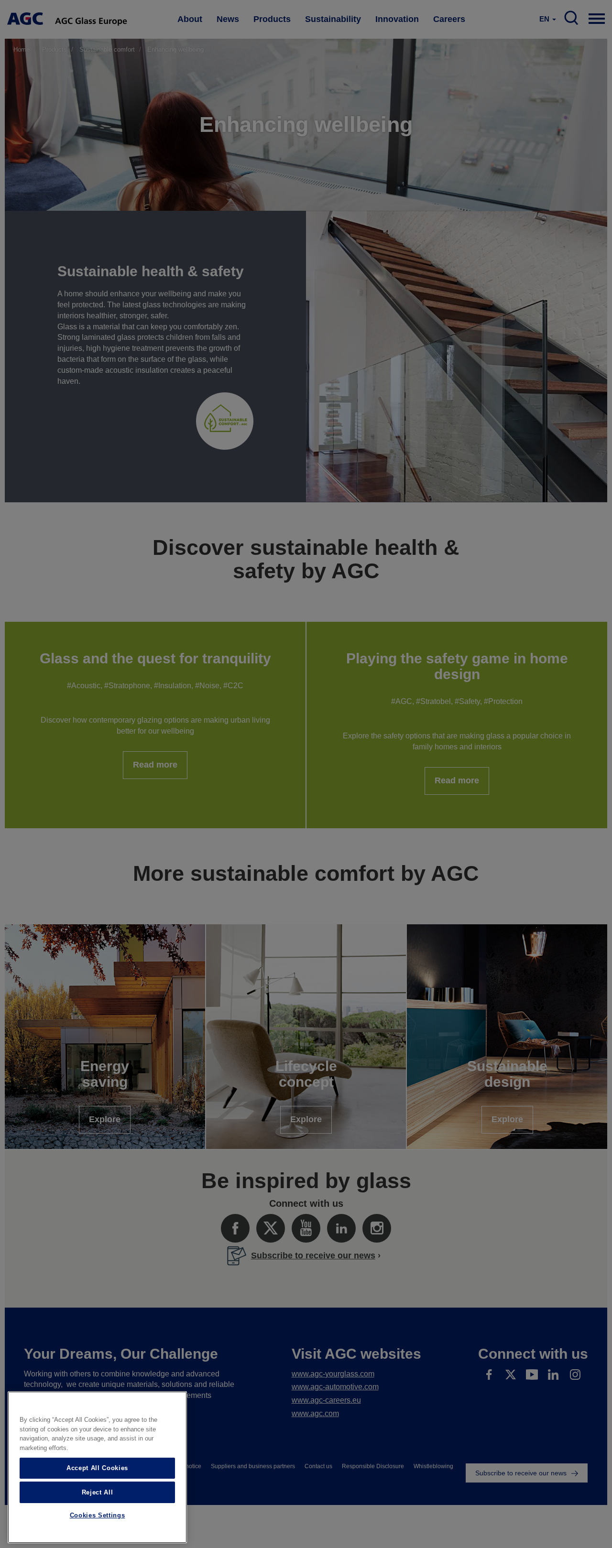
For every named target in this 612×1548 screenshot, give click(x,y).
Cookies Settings (97, 1515)
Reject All (97, 1491)
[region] (97, 1467)
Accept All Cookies (97, 1468)
